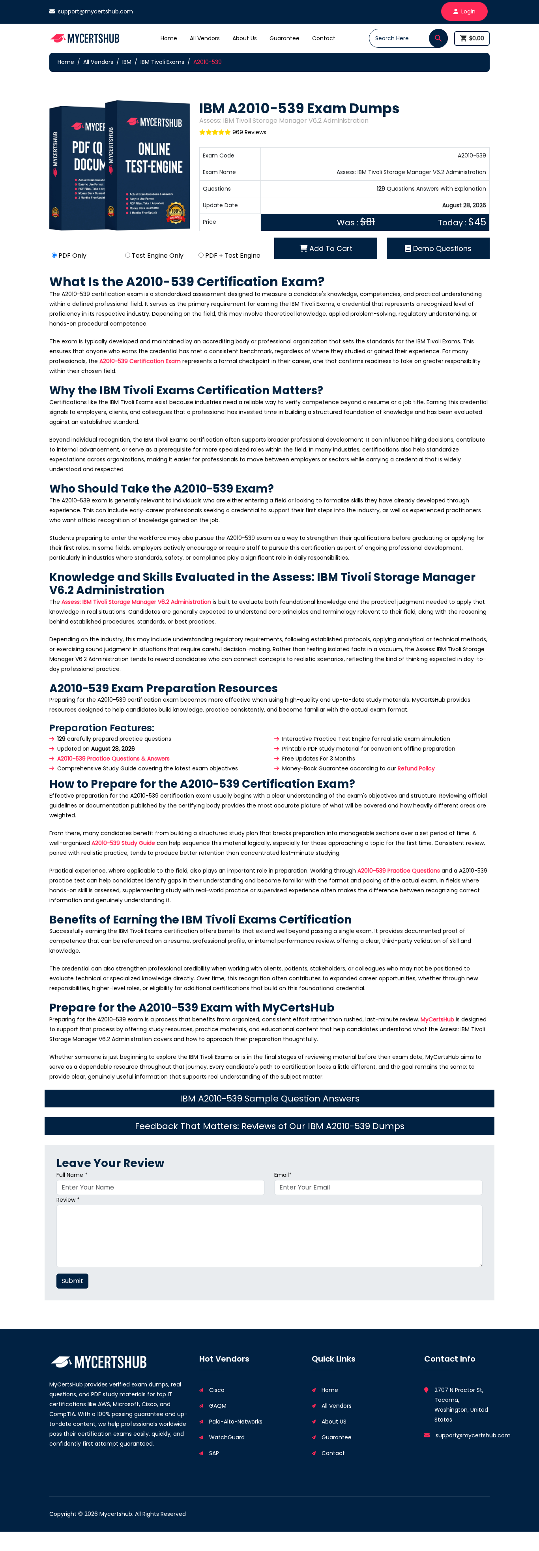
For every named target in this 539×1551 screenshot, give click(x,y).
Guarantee (284, 38)
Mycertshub (115, 1514)
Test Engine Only (157, 255)
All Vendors (205, 38)
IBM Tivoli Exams (162, 62)
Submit (72, 1280)
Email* (283, 1175)
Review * (68, 1200)
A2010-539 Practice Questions (398, 871)
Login (468, 11)
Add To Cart (329, 248)
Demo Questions (441, 248)
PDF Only (72, 255)
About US (334, 1421)
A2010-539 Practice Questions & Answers (113, 758)
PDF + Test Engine (232, 255)
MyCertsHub (437, 1019)
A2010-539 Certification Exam (140, 361)
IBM (126, 62)
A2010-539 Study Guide (123, 843)
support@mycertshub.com (95, 11)
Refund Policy (416, 768)
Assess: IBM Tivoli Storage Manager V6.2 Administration (136, 602)
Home (169, 38)
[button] (438, 38)
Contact (323, 38)
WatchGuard (227, 1437)
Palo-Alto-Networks (235, 1421)
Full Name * (72, 1175)
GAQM (217, 1406)
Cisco (217, 1390)
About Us (244, 38)
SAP (214, 1453)
